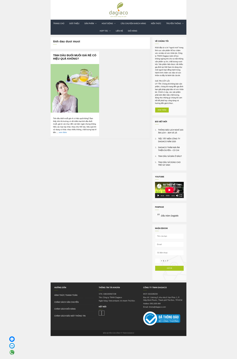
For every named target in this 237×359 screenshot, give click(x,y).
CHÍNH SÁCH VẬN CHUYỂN (66, 302)
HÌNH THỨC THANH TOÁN (65, 295)
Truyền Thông (173, 23)
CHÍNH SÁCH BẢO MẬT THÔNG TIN (70, 316)
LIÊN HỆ (119, 31)
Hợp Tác (104, 31)
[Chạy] (158, 195)
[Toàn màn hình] (181, 195)
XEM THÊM (162, 110)
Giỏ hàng (132, 31)
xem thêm (63, 132)
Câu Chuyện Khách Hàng (133, 23)
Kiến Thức (156, 23)
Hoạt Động (107, 23)
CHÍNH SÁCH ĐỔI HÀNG (65, 309)
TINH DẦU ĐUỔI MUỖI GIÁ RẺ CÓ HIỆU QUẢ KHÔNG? (74, 57)
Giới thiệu (74, 23)
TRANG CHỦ (58, 23)
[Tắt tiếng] (177, 195)
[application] (169, 190)
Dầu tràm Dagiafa (169, 215)
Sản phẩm (89, 23)
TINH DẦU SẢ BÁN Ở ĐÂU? (170, 156)
